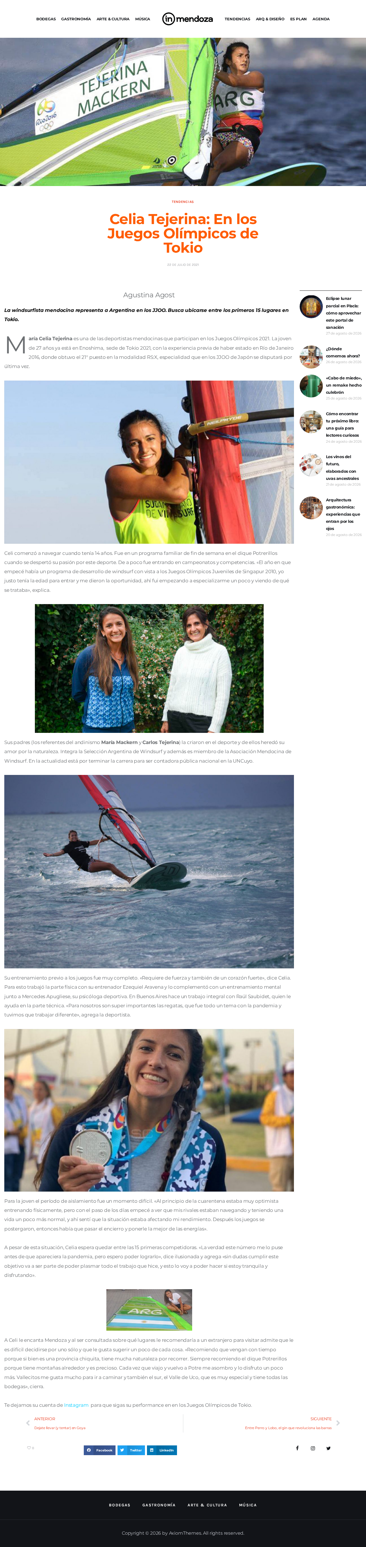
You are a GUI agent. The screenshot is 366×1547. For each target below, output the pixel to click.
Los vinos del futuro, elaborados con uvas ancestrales (342, 467)
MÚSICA (142, 19)
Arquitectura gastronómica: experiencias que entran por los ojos (343, 514)
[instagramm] (313, 1448)
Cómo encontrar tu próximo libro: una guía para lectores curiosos (342, 424)
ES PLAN (298, 19)
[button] (100, 1450)
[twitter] (328, 1448)
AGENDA (321, 19)
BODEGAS (46, 19)
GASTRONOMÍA (76, 19)
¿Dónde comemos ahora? (343, 352)
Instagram (76, 1405)
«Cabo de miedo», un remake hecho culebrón (344, 385)
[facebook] (297, 1448)
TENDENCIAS (237, 19)
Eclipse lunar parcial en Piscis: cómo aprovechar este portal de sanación (343, 313)
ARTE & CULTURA (113, 19)
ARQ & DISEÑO (270, 19)
